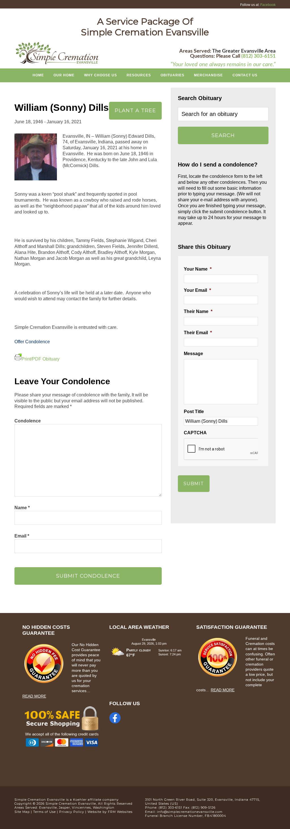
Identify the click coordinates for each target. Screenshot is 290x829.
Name (22, 507)
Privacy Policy (71, 812)
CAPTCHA (195, 432)
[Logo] (56, 63)
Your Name (198, 269)
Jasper (64, 807)
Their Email (198, 332)
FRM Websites (120, 812)
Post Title (194, 411)
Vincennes (81, 807)
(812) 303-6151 (258, 56)
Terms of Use (44, 812)
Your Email (197, 290)
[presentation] (227, 449)
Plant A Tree (135, 110)
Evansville (48, 807)
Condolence (27, 420)
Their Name (198, 311)
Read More (34, 696)
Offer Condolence (32, 341)
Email (21, 536)
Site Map (22, 812)
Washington (103, 807)
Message (193, 353)
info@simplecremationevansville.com (190, 812)
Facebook (268, 5)
